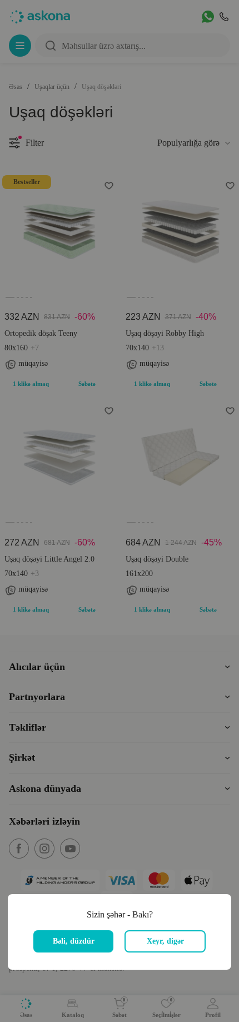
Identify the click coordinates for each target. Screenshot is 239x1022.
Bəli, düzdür (73, 941)
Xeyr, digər (165, 941)
